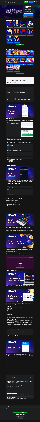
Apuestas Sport (9, 2)
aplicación (10, 199)
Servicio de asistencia (9, 82)
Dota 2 (7, 181)
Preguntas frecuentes (15, 82)
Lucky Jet (8, 359)
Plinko (7, 367)
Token (14, 2)
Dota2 (7, 360)
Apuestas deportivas (25, 80)
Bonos (14, 93)
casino (10, 162)
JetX (7, 361)
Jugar (9, 64)
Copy (30, 257)
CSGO (7, 366)
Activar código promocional (20, 267)
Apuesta (10, 27)
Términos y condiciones (8, 409)
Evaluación (8, 80)
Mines (7, 358)
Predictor (12, 2)
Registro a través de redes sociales (18, 80)
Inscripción (12, 80)
